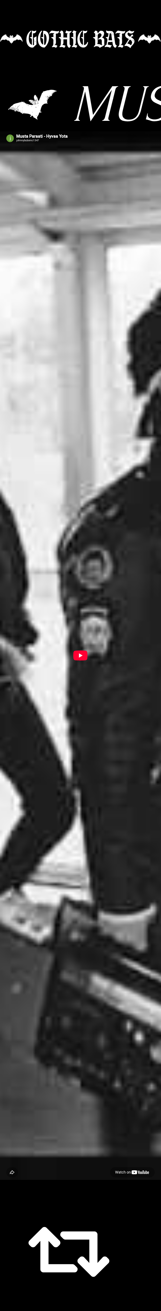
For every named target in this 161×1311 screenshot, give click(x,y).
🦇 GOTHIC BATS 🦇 (80, 39)
